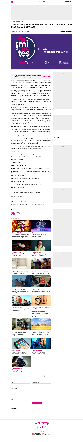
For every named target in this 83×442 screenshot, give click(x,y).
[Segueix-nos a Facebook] (37, 427)
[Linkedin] (65, 31)
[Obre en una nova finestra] (36, 434)
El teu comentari (14, 388)
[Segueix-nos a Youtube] (45, 427)
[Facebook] (61, 31)
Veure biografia (18, 213)
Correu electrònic (35, 382)
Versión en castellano (68, 1)
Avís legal (26, 429)
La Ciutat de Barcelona (17, 21)
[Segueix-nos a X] (40, 427)
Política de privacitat (32, 429)
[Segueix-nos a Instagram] (43, 427)
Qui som (46, 429)
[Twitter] (63, 31)
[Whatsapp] (67, 31)
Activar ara (45, 76)
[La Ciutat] (43, 2)
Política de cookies (40, 429)
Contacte (50, 429)
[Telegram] (69, 31)
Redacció (15, 31)
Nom (12, 382)
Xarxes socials (56, 429)
